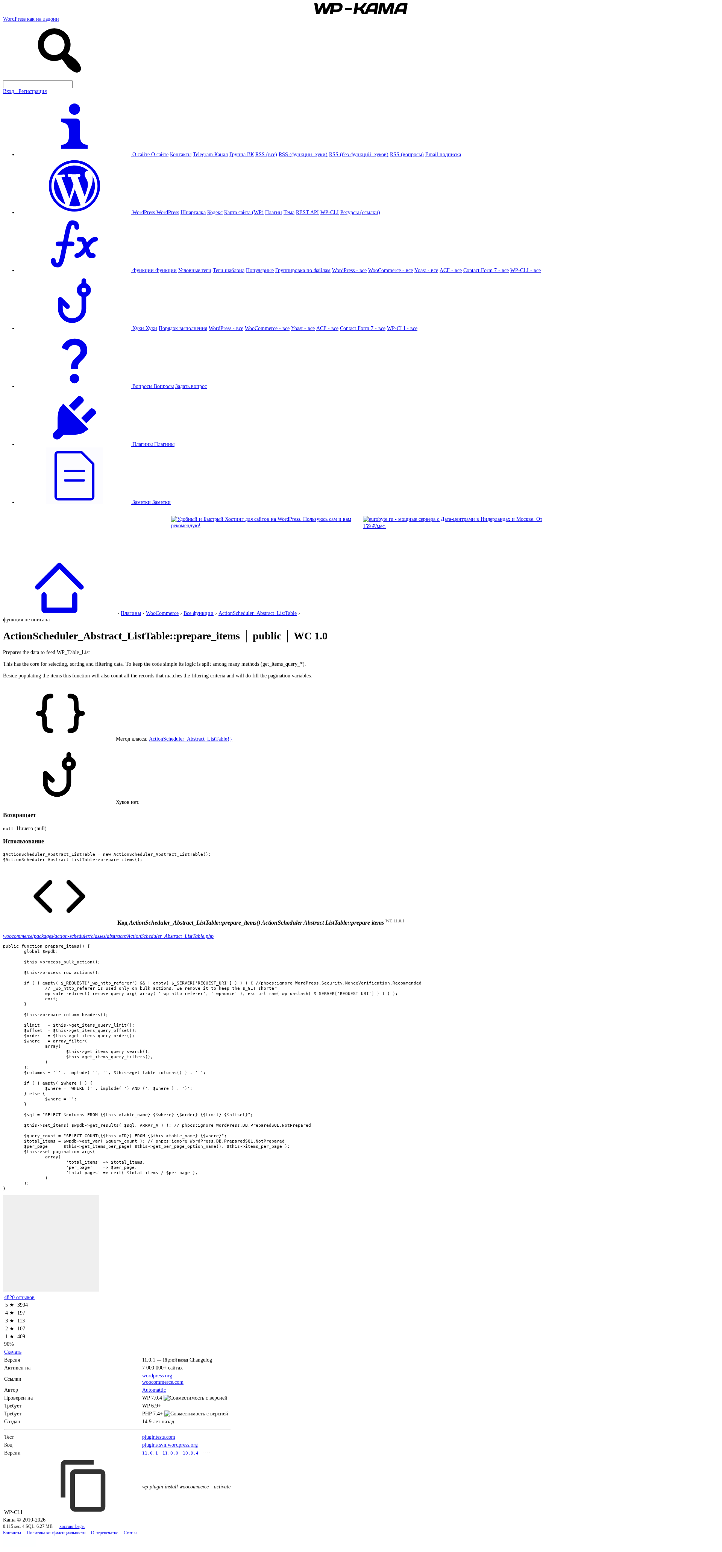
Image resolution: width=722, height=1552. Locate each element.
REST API (307, 212)
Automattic (154, 1390)
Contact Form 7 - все (486, 270)
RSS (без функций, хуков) (358, 154)
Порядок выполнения (183, 328)
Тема (289, 212)
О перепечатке (104, 1533)
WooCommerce (162, 613)
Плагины (164, 444)
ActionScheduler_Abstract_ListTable (257, 613)
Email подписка (443, 154)
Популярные (260, 270)
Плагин (273, 212)
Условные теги (194, 270)
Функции (166, 270)
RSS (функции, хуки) (303, 154)
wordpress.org (157, 1375)
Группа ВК (241, 154)
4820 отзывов (19, 1297)
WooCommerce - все (390, 270)
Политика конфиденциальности (56, 1533)
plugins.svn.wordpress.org (170, 1445)
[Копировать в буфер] (84, 1486)
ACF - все (451, 270)
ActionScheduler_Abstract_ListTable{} (190, 739)
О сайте (159, 154)
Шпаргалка (193, 212)
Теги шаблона (228, 270)
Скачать (12, 1352)
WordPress (167, 212)
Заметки (161, 502)
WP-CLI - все (525, 270)
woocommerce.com (163, 1382)
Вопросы (164, 386)
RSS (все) (266, 154)
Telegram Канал (210, 154)
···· (207, 1453)
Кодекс (215, 212)
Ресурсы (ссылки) (360, 212)
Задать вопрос (191, 386)
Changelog (201, 1360)
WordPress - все (349, 270)
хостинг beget (72, 1526)
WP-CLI (329, 212)
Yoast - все (426, 270)
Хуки (151, 328)
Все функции (199, 613)
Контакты (180, 154)
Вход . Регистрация (25, 91)
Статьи (130, 1533)
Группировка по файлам (303, 270)
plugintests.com (158, 1437)
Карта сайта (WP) (244, 212)
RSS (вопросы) (407, 154)
